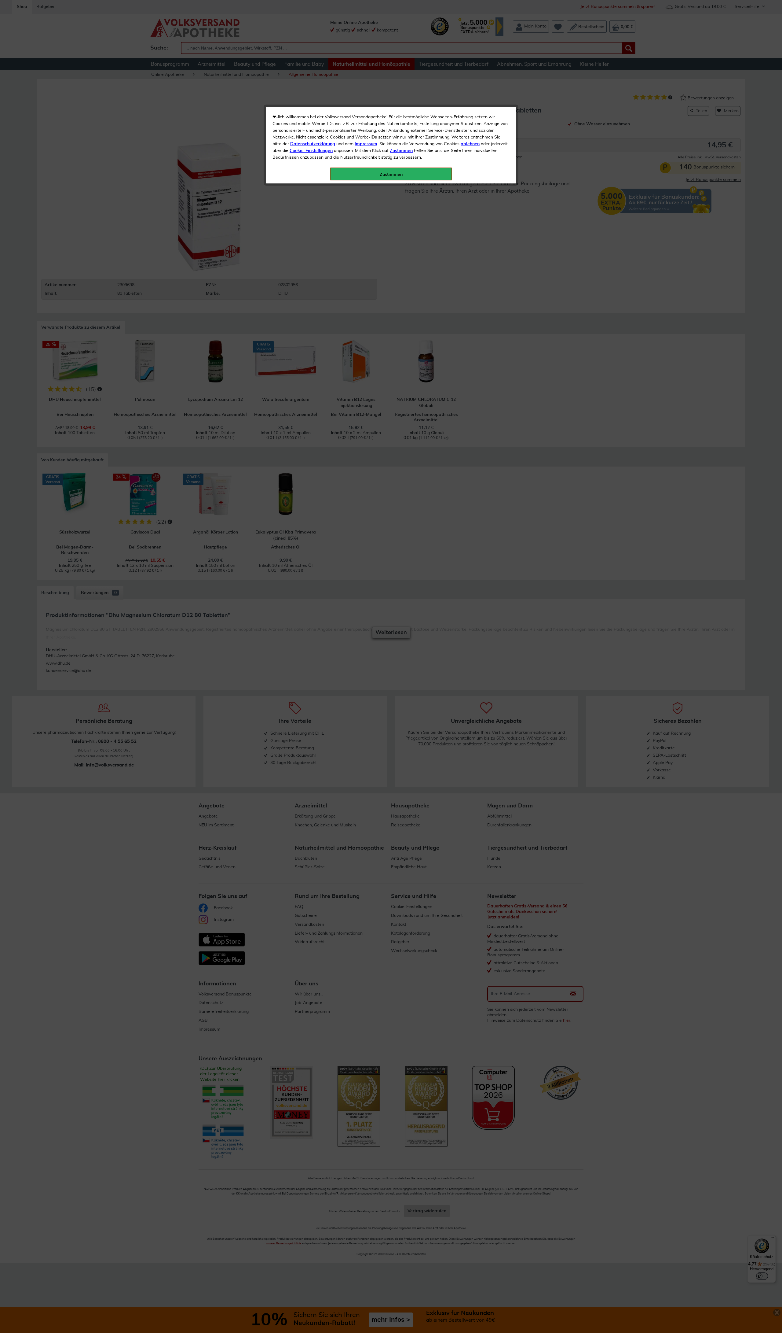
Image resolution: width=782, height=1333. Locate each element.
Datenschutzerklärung (312, 144)
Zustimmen (401, 151)
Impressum (366, 144)
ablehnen (470, 144)
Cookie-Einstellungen (311, 151)
